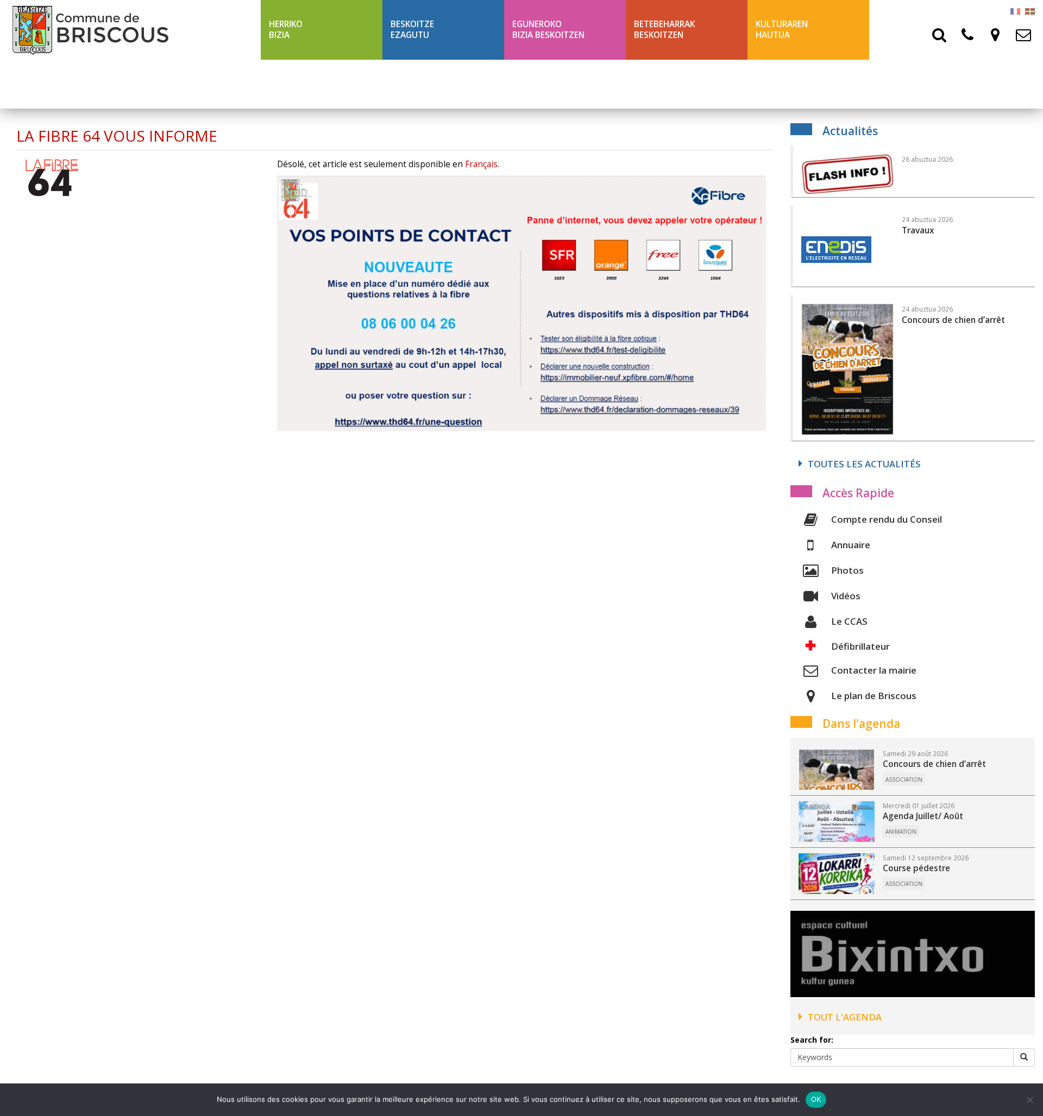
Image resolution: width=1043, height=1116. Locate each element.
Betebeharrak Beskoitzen (664, 29)
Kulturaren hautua (782, 29)
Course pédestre (916, 868)
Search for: (811, 1040)
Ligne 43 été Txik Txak (316, 84)
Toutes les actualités (864, 464)
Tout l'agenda (845, 1017)
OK (816, 1099)
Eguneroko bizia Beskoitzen (548, 29)
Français (481, 164)
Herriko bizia (286, 29)
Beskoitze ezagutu (412, 29)
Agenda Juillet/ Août (923, 816)
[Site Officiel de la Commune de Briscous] (130, 30)
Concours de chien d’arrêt (934, 764)
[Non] (1029, 1099)
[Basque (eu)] (1030, 10)
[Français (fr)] (1015, 10)
